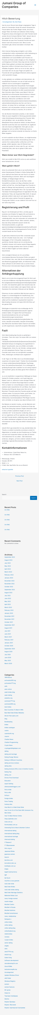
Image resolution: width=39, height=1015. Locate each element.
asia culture (8, 689)
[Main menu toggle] (35, 5)
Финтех (7, 999)
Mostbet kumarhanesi (11, 913)
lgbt (6, 875)
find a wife (8, 792)
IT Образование (10, 845)
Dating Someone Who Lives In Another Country (19, 769)
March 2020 (8, 663)
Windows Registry (10, 981)
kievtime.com (9, 860)
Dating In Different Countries (13, 760)
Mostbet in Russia (10, 907)
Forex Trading (9, 801)
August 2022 (8, 592)
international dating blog (12, 833)
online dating (8, 925)
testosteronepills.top (11, 969)
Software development (11, 960)
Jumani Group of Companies (14, 5)
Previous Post (19, 476)
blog (6, 718)
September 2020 (10, 648)
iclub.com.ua (8, 821)
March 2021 (8, 637)
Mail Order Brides (10, 886)
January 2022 (9, 613)
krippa (6, 869)
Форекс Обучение (10, 1005)
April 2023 (8, 569)
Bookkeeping (8, 721)
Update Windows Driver (12, 975)
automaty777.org (10, 701)
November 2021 (9, 619)
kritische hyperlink (7, 469)
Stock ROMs (8, 966)
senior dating (8, 943)
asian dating (8, 695)
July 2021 (7, 631)
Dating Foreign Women (11, 757)
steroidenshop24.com (11, 963)
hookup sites (8, 804)
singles (7, 946)
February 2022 (9, 610)
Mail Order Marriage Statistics (14, 892)
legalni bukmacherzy (11, 872)
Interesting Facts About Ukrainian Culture (17, 827)
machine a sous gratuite (12, 880)
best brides (8, 707)
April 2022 (8, 604)
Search (4, 494)
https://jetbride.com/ (11, 819)
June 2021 (8, 634)
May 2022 (8, 601)
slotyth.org (8, 954)
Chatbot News (9, 739)
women (7, 984)
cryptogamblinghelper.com (13, 748)
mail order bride (9, 883)
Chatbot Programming (11, 742)
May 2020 (8, 660)
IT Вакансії (8, 842)
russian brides (9, 940)
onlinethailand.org (10, 931)
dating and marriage (11, 754)
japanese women (10, 854)
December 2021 (9, 616)
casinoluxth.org (9, 733)
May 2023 (8, 566)
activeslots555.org (10, 680)
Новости (7, 993)
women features (9, 987)
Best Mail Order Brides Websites (14, 713)
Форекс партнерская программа (15, 1007)
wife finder (8, 978)
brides (6, 724)
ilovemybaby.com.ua (11, 824)
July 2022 (8, 595)
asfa (6, 686)
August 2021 (8, 628)
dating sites (8, 766)
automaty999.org (10, 704)
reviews (7, 937)
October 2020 (9, 645)
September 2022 (10, 589)
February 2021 (9, 640)
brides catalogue (10, 727)
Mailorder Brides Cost (11, 895)
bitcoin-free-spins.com (11, 716)
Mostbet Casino (9, 904)
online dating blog (10, 928)
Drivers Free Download (11, 777)
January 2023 (9, 578)
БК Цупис (8, 990)
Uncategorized (7, 22)
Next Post (20, 481)
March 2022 (8, 607)
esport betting (9, 783)
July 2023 (8, 563)
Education (8, 780)
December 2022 (9, 581)
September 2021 (10, 625)
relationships (8, 934)
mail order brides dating (12, 889)
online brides (8, 922)
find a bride (8, 789)
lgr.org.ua (7, 878)
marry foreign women (11, 898)
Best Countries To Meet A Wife (14, 710)
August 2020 (8, 651)
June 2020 (8, 657)
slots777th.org (9, 951)
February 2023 (9, 575)
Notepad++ (8, 919)
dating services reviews (12, 763)
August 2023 (8, 560)
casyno (7, 736)
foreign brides (9, 798)
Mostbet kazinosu (10, 910)
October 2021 (9, 622)
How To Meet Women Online (13, 816)
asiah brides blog (10, 692)
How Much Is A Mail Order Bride (14, 807)
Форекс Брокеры (10, 1002)
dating (6, 751)
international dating (10, 830)
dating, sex (8, 775)
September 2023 (10, 557)
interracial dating (10, 839)
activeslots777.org (10, 683)
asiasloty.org (8, 698)
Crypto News (8, 745)
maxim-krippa (9, 901)
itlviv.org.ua (8, 848)
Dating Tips (8, 772)
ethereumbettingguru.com (12, 786)
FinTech (7, 795)
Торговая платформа (11, 996)
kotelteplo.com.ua (10, 866)
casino (7, 730)
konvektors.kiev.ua (10, 863)
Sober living (8, 957)
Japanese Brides (10, 851)
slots (6, 948)
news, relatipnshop (10, 916)
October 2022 (9, 586)
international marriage (11, 836)
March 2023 (8, 572)
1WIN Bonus (8, 677)
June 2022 (8, 598)
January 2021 (9, 643)
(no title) (7, 510)
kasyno (7, 857)
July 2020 (8, 654)
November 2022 (9, 583)
